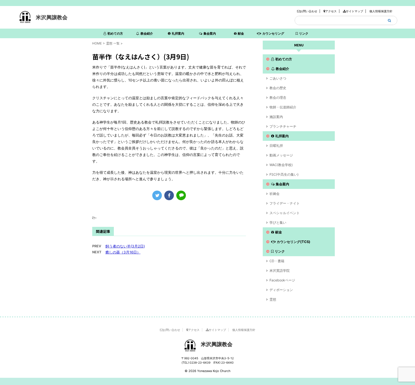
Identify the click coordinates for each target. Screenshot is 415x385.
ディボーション (281, 290)
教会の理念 (277, 97)
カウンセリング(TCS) (273, 34)
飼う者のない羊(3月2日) (125, 246)
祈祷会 (274, 194)
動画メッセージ (281, 155)
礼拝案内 (178, 33)
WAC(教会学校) (281, 165)
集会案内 (209, 33)
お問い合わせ (308, 11)
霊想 (272, 299)
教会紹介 (146, 33)
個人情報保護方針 (380, 11)
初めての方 (115, 33)
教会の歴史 (277, 88)
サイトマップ (354, 11)
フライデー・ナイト (284, 203)
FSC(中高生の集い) (284, 174)
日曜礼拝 (276, 145)
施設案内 (276, 117)
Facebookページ (282, 280)
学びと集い (277, 222)
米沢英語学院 (279, 270)
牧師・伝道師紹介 (282, 107)
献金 (241, 33)
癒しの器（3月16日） (122, 252)
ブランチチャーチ (282, 126)
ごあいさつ (277, 78)
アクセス (331, 11)
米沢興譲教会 (51, 17)
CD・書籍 (276, 261)
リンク (303, 33)
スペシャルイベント (284, 213)
